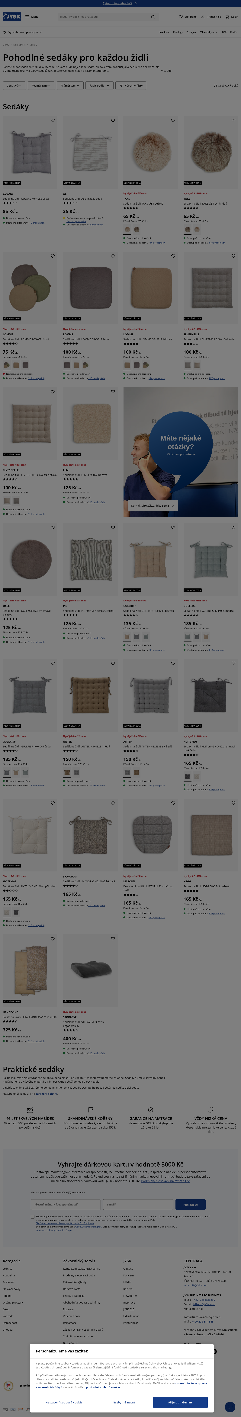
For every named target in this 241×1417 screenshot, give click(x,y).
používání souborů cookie (103, 1387)
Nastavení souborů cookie (64, 1402)
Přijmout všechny (180, 1402)
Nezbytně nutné (124, 1402)
